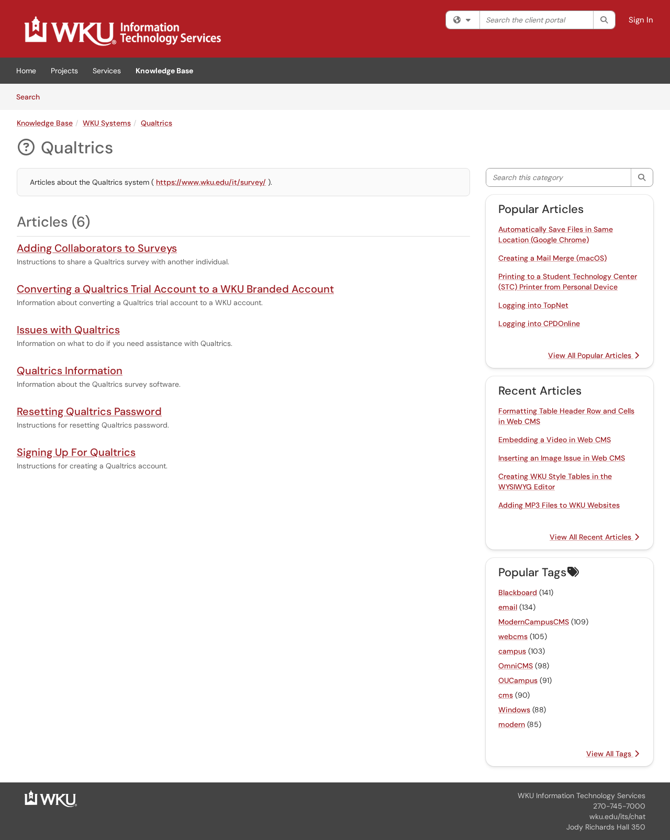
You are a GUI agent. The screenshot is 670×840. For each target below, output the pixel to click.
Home (26, 70)
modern (511, 724)
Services (107, 70)
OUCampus (518, 680)
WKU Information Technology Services (581, 795)
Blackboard (517, 592)
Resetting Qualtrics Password (89, 411)
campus (512, 651)
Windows (514, 709)
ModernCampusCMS (533, 621)
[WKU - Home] (51, 798)
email (507, 607)
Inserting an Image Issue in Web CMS (561, 458)
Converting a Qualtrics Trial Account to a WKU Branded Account (175, 289)
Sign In (641, 20)
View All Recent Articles (591, 537)
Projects (64, 70)
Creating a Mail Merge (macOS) (552, 258)
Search (31, 97)
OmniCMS (515, 665)
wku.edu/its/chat (617, 816)
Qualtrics (156, 123)
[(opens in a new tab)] (122, 31)
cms (505, 695)
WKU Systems (107, 123)
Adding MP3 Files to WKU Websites (559, 505)
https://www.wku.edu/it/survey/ (211, 182)
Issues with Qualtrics (68, 330)
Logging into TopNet (533, 305)
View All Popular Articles (590, 355)
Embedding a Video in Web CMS (554, 439)
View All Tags (609, 753)
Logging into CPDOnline (539, 323)
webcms (513, 636)
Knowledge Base (164, 70)
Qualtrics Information (69, 370)
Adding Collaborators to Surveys (97, 248)
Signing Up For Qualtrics (76, 452)
